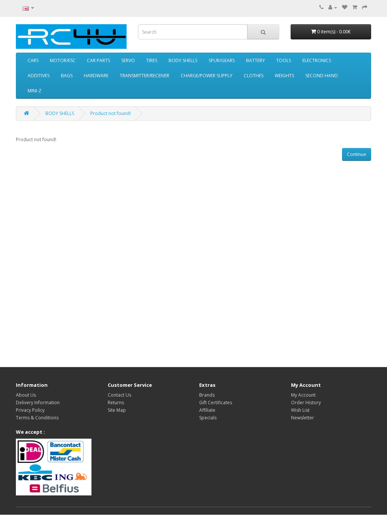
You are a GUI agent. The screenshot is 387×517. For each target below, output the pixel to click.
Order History (306, 402)
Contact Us (119, 395)
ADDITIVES (39, 75)
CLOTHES (253, 75)
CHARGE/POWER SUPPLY (206, 75)
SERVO (128, 60)
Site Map (117, 410)
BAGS (67, 75)
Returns (116, 402)
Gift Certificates (215, 402)
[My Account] (332, 7)
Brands (207, 395)
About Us (26, 395)
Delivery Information (38, 402)
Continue (356, 154)
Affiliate (207, 410)
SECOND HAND (321, 75)
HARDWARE (96, 75)
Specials (208, 417)
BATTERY (255, 60)
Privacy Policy (30, 410)
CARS (33, 60)
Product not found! (110, 113)
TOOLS (283, 60)
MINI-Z (35, 90)
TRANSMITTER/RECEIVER (144, 75)
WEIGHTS (284, 75)
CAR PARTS (98, 60)
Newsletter (302, 417)
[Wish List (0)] (344, 7)
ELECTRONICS (316, 60)
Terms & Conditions (37, 417)
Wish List (300, 410)
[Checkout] (364, 7)
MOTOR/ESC (63, 60)
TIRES (151, 60)
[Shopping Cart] (354, 7)
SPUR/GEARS (222, 60)
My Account (303, 395)
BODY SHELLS (183, 60)
